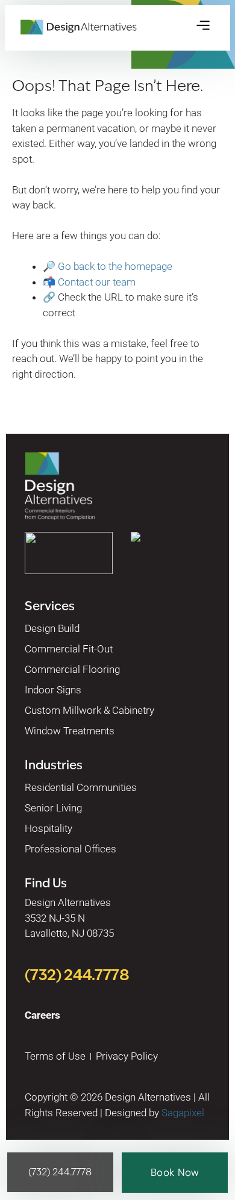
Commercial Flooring (72, 669)
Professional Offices (70, 849)
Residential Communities (81, 787)
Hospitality (48, 828)
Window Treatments (69, 731)
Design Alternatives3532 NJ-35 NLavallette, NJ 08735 (69, 917)
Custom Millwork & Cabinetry (89, 710)
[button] (203, 27)
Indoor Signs (53, 690)
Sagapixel (182, 1113)
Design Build (52, 628)
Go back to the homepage (115, 266)
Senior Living (53, 808)
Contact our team (97, 282)
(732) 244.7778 (77, 974)
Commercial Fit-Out (69, 649)
